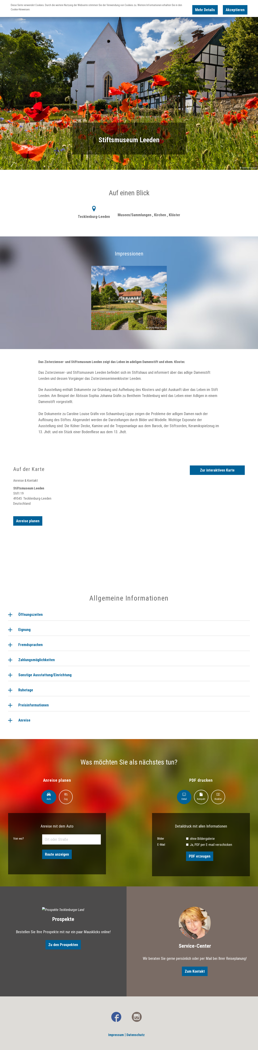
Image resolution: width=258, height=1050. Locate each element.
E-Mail (161, 844)
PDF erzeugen (199, 856)
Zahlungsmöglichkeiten (36, 660)
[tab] (48, 797)
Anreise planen (27, 521)
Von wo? (18, 838)
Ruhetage (25, 690)
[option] (129, 301)
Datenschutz (136, 1035)
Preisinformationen (33, 705)
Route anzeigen (57, 854)
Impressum (116, 1035)
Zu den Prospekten (63, 944)
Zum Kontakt (195, 971)
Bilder (160, 838)
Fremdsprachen (30, 644)
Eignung (24, 629)
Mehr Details (205, 10)
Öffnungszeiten (30, 614)
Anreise (24, 720)
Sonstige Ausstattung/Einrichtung (45, 675)
